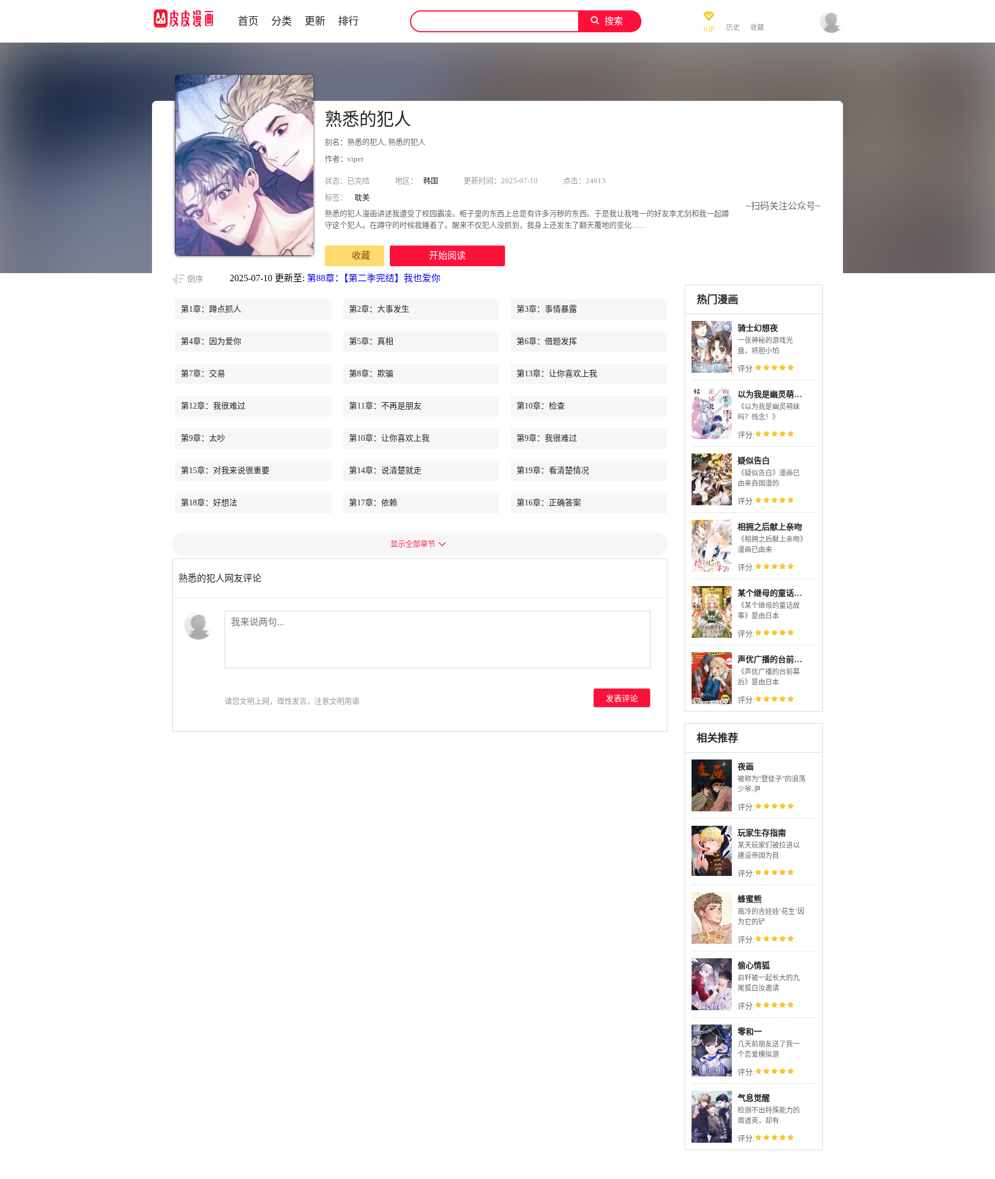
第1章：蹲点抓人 (211, 309)
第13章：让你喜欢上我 (557, 373)
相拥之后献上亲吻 (770, 527)
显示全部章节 (412, 543)
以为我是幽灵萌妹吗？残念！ (790, 394)
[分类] (382, 21)
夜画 (746, 766)
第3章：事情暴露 (547, 309)
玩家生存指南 (762, 833)
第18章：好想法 (209, 502)
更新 (315, 21)
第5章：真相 (371, 341)
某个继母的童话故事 (774, 593)
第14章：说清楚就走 (385, 470)
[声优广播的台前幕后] (712, 703)
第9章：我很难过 (547, 438)
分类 (281, 21)
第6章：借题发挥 (547, 341)
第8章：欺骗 (371, 373)
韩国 (430, 180)
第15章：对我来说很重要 (225, 470)
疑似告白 (754, 460)
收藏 (361, 255)
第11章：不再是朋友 (385, 406)
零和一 (750, 1031)
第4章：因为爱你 (211, 341)
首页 (248, 21)
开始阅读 (447, 255)
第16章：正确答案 (549, 502)
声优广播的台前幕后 (774, 659)
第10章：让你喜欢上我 (389, 438)
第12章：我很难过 (213, 406)
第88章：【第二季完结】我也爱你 (373, 278)
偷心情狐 (754, 965)
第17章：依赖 (373, 502)
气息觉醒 (754, 1098)
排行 (348, 21)
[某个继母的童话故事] (712, 636)
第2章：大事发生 (379, 309)
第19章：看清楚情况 (553, 470)
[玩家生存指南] (712, 873)
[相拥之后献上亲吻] (712, 570)
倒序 (195, 279)
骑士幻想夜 (758, 328)
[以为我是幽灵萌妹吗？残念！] (712, 438)
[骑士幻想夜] (712, 371)
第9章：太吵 (203, 438)
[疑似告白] (712, 504)
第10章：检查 (541, 406)
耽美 (362, 197)
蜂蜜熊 (750, 899)
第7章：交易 (203, 373)
